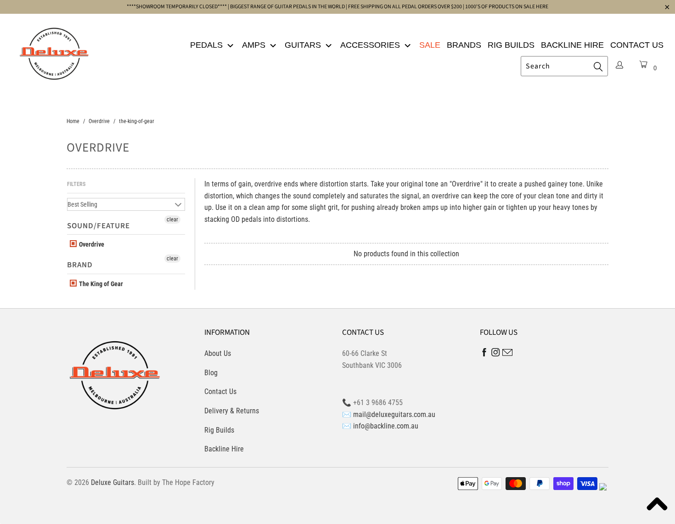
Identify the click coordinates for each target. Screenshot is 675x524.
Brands (464, 45)
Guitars (304, 45)
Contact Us (637, 45)
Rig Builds (511, 45)
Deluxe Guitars (112, 482)
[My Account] (619, 65)
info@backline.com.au (385, 426)
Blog (211, 372)
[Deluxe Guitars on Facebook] (484, 354)
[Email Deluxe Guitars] (507, 353)
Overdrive (91, 244)
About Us (217, 353)
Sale (429, 45)
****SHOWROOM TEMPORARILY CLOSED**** (177, 7)
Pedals (207, 45)
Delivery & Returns (231, 410)
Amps (255, 45)
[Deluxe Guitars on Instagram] (495, 353)
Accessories (371, 45)
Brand (80, 264)
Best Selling (82, 204)
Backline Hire (572, 45)
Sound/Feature (98, 225)
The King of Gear (100, 283)
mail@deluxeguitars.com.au (394, 414)
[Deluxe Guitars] (54, 51)
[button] (656, 505)
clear (172, 219)
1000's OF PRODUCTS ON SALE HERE (506, 7)
